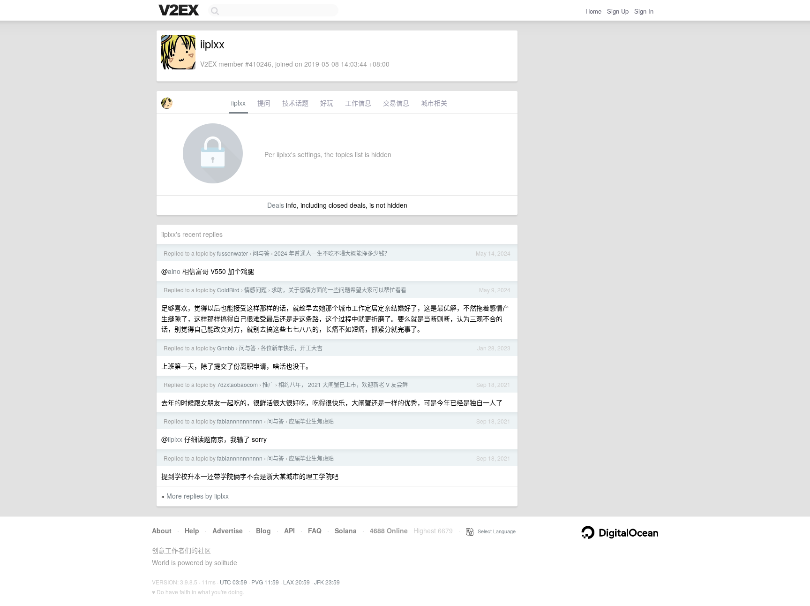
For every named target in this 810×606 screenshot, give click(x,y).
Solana (346, 530)
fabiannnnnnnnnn (239, 421)
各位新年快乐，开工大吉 (291, 348)
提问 (263, 102)
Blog (263, 530)
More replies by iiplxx (197, 495)
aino (174, 271)
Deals (275, 205)
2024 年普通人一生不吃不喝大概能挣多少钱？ (332, 253)
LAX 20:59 (296, 582)
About (162, 530)
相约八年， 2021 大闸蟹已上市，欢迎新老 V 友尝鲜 (343, 384)
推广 (268, 384)
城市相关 (434, 102)
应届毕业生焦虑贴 (311, 421)
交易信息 (396, 102)
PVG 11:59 (265, 582)
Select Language (494, 531)
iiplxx (238, 102)
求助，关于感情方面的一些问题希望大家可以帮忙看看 (338, 290)
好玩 (326, 102)
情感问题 (255, 290)
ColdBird (228, 290)
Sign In (643, 11)
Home (593, 11)
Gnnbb (225, 348)
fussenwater (232, 253)
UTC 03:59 (233, 582)
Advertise (227, 530)
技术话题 (295, 102)
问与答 (261, 253)
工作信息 (358, 102)
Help (192, 530)
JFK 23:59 (327, 582)
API (289, 530)
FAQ (315, 530)
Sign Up (618, 11)
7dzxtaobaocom (237, 384)
